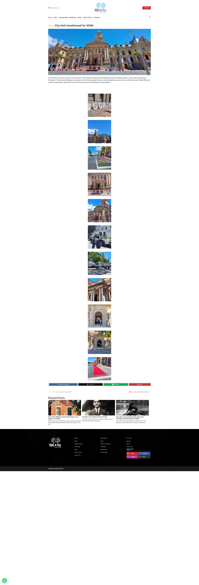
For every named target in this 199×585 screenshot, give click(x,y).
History (129, 441)
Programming (63, 17)
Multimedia (103, 438)
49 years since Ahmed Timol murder (94, 417)
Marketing (72, 17)
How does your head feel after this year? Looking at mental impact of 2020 (130, 418)
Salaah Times (87, 17)
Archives (129, 438)
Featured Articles (105, 444)
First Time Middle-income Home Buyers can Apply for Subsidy (63, 418)
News (55, 17)
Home (50, 17)
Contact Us (96, 17)
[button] (4, 580)
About (79, 17)
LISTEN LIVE (147, 7)
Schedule (103, 446)
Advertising (103, 452)
